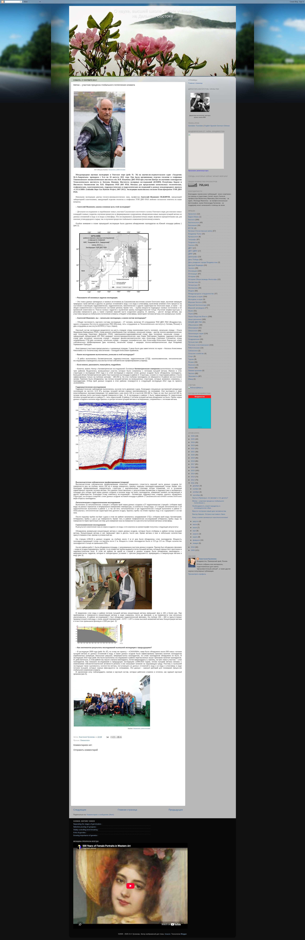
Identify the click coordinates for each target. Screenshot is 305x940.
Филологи (192, 365)
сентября (197, 495)
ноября (196, 489)
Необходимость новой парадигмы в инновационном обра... (206, 507)
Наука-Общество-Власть (197, 316)
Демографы (193, 257)
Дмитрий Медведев (195, 265)
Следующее (79, 809)
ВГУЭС (191, 228)
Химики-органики (195, 370)
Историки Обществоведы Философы (202, 279)
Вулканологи (193, 237)
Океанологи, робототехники (116, 169)
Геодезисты (192, 242)
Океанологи (85, 740)
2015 (193, 470)
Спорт (190, 356)
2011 (193, 483)
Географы (192, 239)
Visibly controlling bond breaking (85, 830)
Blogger (184, 934)
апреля (196, 534)
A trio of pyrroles (79, 832)
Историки (192, 276)
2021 (193, 452)
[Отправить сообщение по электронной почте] (107, 737)
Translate (199, 126)
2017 (193, 464)
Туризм (191, 359)
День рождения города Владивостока (202, 262)
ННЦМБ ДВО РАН (195, 322)
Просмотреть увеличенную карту (198, 170)
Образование (193, 325)
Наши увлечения (194, 319)
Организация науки (195, 333)
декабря (196, 486)
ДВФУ (190, 254)
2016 (193, 467)
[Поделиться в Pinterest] (120, 737)
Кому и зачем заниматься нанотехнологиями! (210, 517)
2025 (193, 439)
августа (196, 521)
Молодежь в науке (195, 296)
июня (195, 527)
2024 (193, 442)
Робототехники (194, 348)
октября (196, 492)
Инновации (192, 271)
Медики (191, 291)
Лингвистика (193, 282)
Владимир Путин (194, 234)
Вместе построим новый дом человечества (209, 511)
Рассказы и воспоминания (198, 345)
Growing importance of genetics (85, 835)
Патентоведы (193, 336)
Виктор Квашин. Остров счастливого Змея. (209, 514)
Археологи (192, 214)
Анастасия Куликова (207, 559)
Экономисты (193, 376)
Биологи (191, 220)
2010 (193, 547)
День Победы (193, 259)
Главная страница (127, 809)
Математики (193, 288)
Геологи (191, 245)
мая (194, 531)
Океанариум (193, 328)
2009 (193, 550)
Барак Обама (193, 217)
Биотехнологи (193, 222)
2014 (193, 474)
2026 (193, 436)
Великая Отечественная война (200, 231)
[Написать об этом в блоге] (114, 737)
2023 (193, 445)
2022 (193, 448)
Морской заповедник (196, 308)
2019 (193, 458)
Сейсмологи (193, 351)
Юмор (190, 379)
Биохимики (192, 225)
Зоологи (191, 268)
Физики (191, 362)
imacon (167, 934)
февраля (196, 540)
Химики (191, 368)
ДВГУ (190, 248)
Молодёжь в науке (195, 299)
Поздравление (194, 339)
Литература (192, 285)
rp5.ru (200, 427)
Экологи (191, 373)
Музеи (190, 311)
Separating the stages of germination (87, 824)
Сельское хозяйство (196, 353)
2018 (193, 461)
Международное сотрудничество (201, 294)
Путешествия (193, 342)
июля (195, 524)
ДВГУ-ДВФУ (192, 251)
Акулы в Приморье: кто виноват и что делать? (210, 498)
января (196, 543)
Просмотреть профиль (197, 574)
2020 (193, 455)
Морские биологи (195, 302)
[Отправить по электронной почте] (111, 737)
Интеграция (192, 274)
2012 (193, 480)
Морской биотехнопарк (197, 305)
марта (195, 537)
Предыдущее (176, 809)
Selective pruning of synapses (84, 827)
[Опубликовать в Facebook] (118, 737)
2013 (193, 477)
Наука (190, 314)
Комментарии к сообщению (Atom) (100, 815)
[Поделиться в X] (116, 737)
